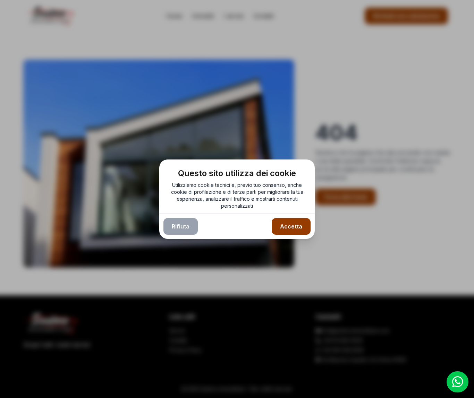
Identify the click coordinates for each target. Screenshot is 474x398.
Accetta (291, 226)
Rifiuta (180, 226)
